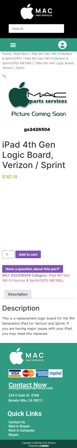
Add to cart (28, 254)
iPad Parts (21, 54)
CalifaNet (44, 445)
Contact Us (17, 422)
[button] (13, 44)
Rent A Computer (22, 430)
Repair (14, 435)
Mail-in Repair (19, 426)
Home (6, 54)
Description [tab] (18, 294)
